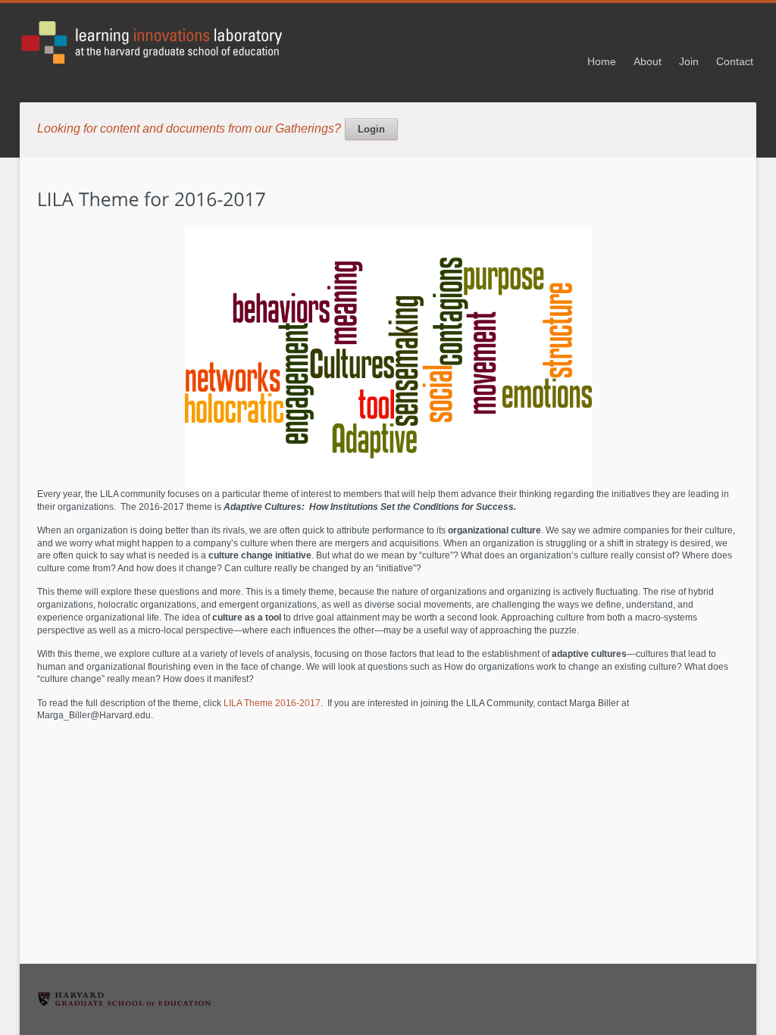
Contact (734, 61)
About (648, 61)
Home (601, 61)
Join (689, 61)
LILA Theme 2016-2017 (272, 703)
